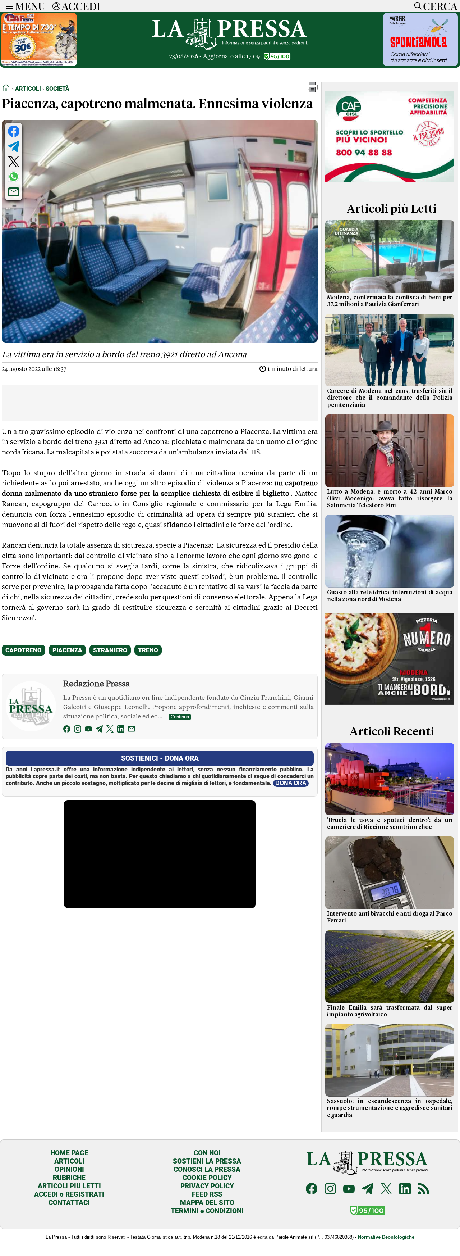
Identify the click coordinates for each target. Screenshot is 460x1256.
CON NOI (207, 1153)
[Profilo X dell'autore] (110, 730)
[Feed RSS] (423, 1189)
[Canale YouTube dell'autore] (88, 730)
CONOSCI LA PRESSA (207, 1169)
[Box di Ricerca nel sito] (416, 6)
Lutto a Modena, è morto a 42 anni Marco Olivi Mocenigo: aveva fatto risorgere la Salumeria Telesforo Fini (389, 498)
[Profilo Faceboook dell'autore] (66, 730)
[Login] (56, 5)
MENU (30, 5)
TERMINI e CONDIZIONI (207, 1211)
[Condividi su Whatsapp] (13, 176)
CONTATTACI (69, 1202)
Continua (180, 717)
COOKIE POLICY (207, 1178)
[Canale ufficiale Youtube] (349, 1189)
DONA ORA (291, 783)
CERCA (440, 5)
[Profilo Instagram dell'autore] (77, 730)
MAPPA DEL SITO (207, 1202)
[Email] (131, 730)
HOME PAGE (69, 1153)
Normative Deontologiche (386, 1237)
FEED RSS (207, 1194)
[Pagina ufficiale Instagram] (330, 1189)
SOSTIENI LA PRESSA (207, 1161)
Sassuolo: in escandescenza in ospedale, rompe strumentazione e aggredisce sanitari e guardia (389, 1108)
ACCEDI (81, 5)
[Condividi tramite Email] (13, 192)
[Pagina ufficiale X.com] (386, 1189)
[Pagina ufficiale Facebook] (311, 1189)
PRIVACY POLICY (207, 1186)
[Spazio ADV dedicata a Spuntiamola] (420, 64)
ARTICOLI (69, 1161)
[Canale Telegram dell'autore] (99, 730)
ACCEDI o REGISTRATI (69, 1194)
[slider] (151, 902)
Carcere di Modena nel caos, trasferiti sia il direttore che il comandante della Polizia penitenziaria (389, 398)
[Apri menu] (7, 6)
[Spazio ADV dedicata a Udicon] (39, 64)
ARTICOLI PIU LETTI (69, 1186)
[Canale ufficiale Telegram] (367, 1189)
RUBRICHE (69, 1178)
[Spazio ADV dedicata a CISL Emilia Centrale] (389, 184)
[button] (313, 90)
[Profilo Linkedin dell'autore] (120, 730)
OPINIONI (69, 1169)
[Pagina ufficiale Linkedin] (405, 1189)
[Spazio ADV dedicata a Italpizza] (389, 707)
